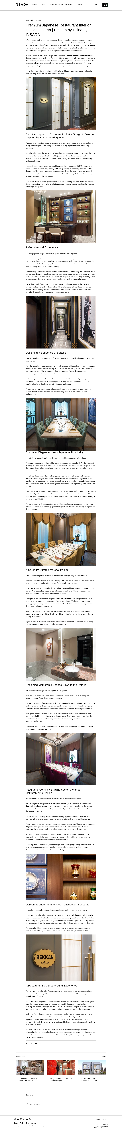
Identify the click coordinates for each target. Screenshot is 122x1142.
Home (16, 1123)
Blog (28, 1123)
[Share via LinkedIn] (36, 1044)
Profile (22, 1123)
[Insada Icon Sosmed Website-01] (15, 1119)
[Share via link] (41, 1044)
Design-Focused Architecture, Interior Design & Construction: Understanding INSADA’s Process (61, 1080)
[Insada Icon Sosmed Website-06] (29, 1119)
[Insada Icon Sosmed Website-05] (27, 1119)
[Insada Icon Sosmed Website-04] (24, 1119)
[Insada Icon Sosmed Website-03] (21, 1119)
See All (104, 1056)
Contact (34, 1123)
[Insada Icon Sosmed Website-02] (18, 1119)
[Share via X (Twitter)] (31, 1044)
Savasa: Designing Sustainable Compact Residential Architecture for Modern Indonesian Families (91, 1080)
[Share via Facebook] (27, 1044)
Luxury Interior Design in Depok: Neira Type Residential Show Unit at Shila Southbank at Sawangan (28, 1080)
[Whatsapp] (105, 5)
